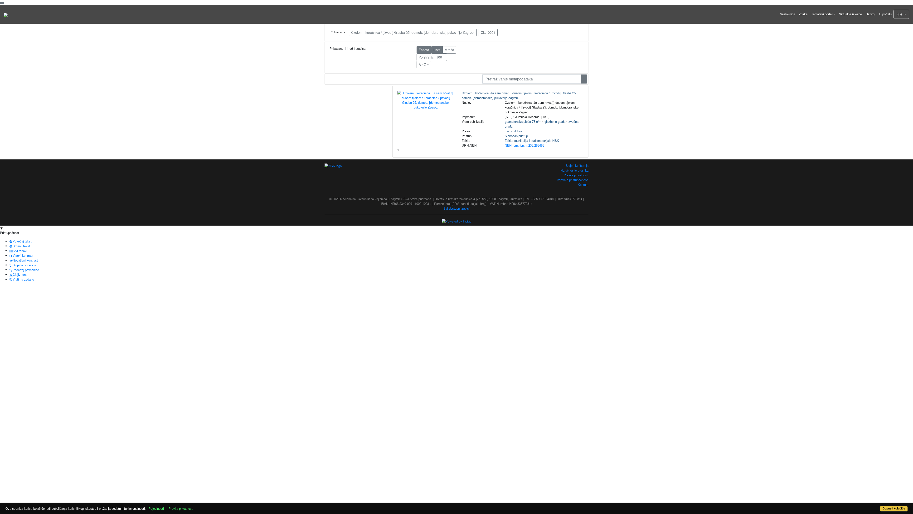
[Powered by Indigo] (456, 221)
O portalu (885, 14)
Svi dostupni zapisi (456, 208)
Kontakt (583, 184)
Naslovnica (787, 14)
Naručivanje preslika (574, 170)
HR (900, 14)
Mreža (449, 49)
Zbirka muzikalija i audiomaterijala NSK (532, 140)
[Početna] (6, 14)
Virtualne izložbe (850, 14)
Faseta (424, 49)
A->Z (422, 64)
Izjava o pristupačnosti (572, 180)
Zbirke (803, 14)
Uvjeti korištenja (577, 165)
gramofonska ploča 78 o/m (523, 121)
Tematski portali (822, 14)
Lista (437, 49)
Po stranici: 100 (430, 57)
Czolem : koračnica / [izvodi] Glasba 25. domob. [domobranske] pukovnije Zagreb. (413, 32)
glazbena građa (554, 121)
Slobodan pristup (516, 135)
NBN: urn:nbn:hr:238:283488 (524, 145)
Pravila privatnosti (576, 175)
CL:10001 (488, 32)
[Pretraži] (584, 79)
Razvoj (870, 14)
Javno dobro (513, 131)
